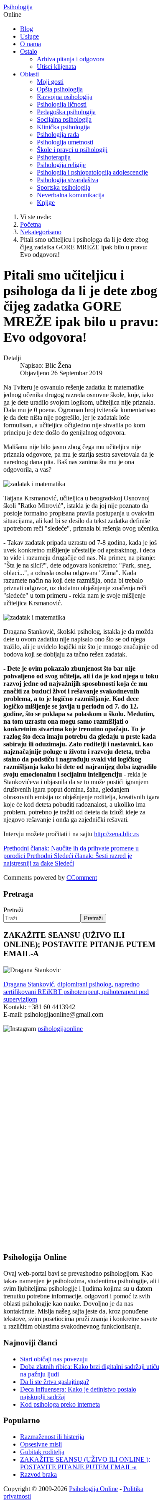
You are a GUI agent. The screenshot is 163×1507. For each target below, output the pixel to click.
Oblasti (29, 74)
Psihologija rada (58, 134)
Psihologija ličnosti (62, 104)
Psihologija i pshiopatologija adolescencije (92, 172)
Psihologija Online (93, 1488)
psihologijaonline (60, 1028)
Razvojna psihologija (64, 96)
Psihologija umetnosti (65, 142)
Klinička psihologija (63, 127)
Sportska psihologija (63, 187)
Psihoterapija (54, 157)
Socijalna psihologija (64, 119)
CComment (81, 877)
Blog (26, 28)
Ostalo (28, 51)
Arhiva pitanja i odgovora (70, 59)
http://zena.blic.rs (116, 833)
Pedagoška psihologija (66, 111)
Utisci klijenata (56, 66)
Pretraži (13, 909)
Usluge (29, 36)
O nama (30, 43)
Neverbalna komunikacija (70, 195)
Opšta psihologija (60, 89)
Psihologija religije (61, 164)
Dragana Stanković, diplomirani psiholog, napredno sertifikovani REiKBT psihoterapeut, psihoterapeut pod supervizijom (76, 992)
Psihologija (18, 6)
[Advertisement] (28, 1101)
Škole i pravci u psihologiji (72, 149)
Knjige (46, 202)
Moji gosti (50, 81)
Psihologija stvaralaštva (67, 179)
